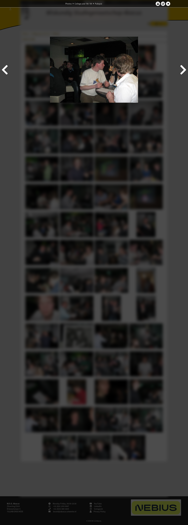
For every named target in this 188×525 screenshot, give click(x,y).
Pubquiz (98, 3)
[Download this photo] (158, 3)
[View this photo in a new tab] (163, 3)
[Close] (168, 3)
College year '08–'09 (83, 3)
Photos (68, 3)
